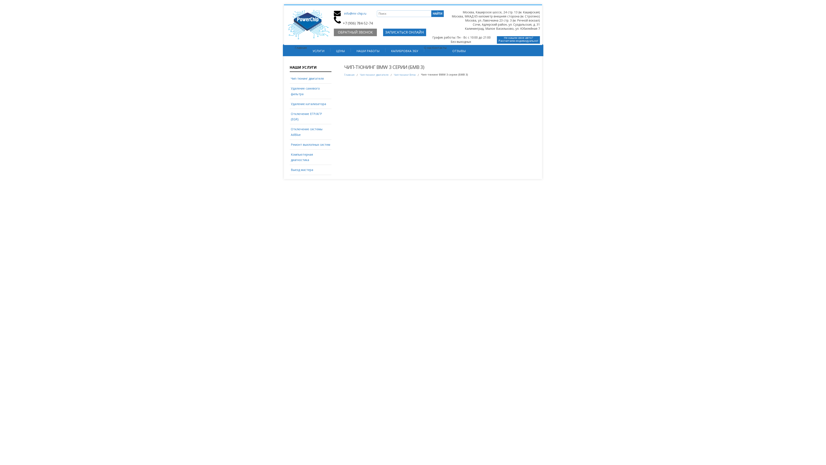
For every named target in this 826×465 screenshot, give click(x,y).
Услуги (318, 51)
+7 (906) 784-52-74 (358, 23)
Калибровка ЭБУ (404, 51)
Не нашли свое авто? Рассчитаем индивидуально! (518, 39)
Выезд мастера (302, 170)
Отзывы (459, 51)
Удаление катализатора (308, 104)
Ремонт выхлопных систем (310, 145)
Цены (340, 51)
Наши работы (367, 51)
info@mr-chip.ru (355, 13)
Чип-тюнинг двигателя (307, 78)
